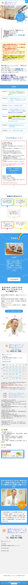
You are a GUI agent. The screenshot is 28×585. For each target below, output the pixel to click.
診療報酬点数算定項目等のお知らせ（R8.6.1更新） (16, 126)
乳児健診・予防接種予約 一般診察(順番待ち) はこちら (14, 170)
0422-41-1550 (15, 350)
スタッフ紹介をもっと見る (14, 311)
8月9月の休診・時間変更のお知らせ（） (16, 93)
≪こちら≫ (14, 80)
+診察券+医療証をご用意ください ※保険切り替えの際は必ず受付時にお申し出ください (17, 119)
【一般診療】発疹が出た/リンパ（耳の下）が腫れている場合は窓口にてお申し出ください (17, 100)
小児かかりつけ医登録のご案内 (15, 105)
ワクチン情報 (17, 35)
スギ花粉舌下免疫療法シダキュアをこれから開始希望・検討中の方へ (17, 111)
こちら (21, 58)
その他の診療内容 (14, 279)
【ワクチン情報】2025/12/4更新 (15, 130)
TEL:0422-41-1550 (6, 359)
